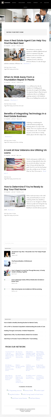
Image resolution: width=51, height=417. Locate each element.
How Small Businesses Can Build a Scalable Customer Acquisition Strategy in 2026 (19, 379)
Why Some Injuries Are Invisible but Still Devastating (27, 289)
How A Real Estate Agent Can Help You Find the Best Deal (25, 42)
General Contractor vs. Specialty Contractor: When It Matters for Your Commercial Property (9, 355)
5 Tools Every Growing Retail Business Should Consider (40, 377)
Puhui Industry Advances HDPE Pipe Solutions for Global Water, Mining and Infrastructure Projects (40, 355)
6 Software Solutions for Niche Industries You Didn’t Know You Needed (30, 367)
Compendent (7, 2)
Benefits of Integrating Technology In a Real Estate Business (25, 115)
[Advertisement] (25, 230)
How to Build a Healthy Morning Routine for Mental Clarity (21, 322)
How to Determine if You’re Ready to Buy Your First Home (23, 188)
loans (20, 178)
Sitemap (22, 411)
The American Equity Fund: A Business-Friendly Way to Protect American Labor (20, 354)
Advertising (27, 411)
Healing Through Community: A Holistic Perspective (19, 330)
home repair (21, 105)
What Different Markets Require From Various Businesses (9, 377)
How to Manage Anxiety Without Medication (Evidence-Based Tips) (28, 280)
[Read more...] (27, 63)
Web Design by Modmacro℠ (25, 410)
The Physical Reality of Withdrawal (22, 261)
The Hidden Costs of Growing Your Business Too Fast (30, 377)
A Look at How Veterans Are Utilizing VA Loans (25, 151)
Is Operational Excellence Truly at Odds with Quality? (40, 366)
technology (21, 142)
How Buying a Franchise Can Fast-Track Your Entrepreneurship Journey (9, 367)
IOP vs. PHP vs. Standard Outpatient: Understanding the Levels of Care (24, 326)
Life (10, 177)
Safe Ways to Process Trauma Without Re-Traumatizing (20, 339)
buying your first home (14, 69)
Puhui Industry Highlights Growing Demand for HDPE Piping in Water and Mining (30, 354)
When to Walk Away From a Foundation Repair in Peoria (19, 78)
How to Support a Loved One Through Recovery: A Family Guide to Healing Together (28, 271)
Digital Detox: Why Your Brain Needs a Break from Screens (21, 334)
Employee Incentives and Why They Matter (20, 366)
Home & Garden (12, 67)
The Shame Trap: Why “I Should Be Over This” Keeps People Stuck (29, 252)
